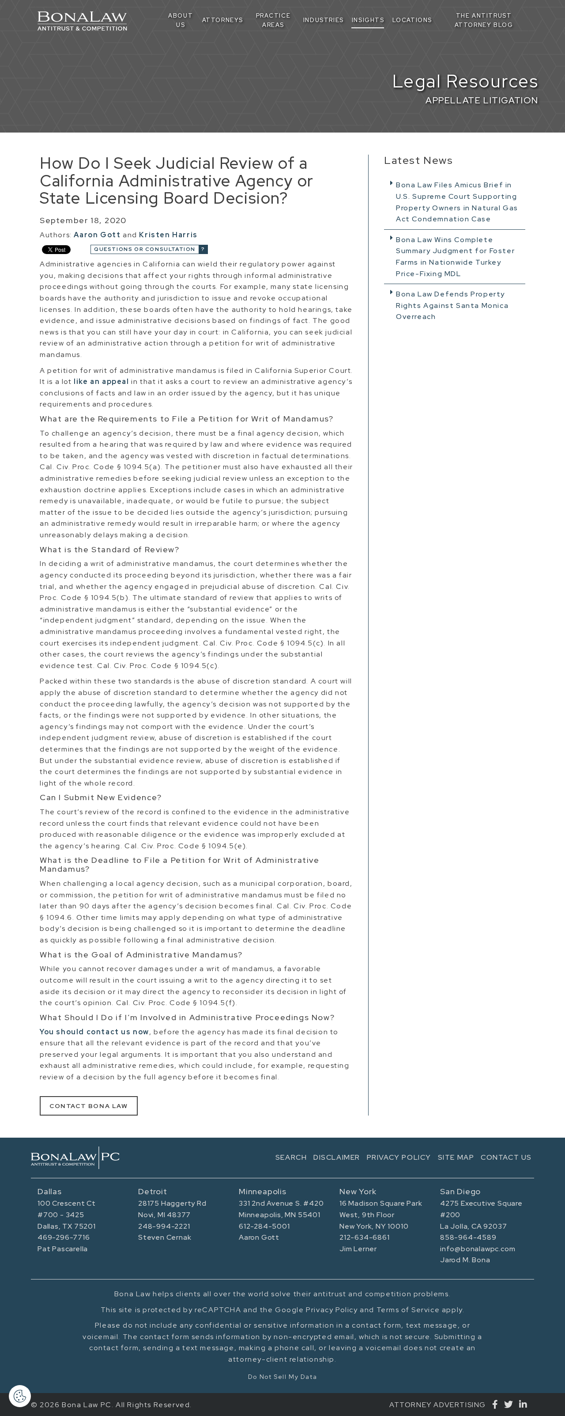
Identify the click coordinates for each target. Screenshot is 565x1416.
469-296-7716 (64, 1237)
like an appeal (101, 381)
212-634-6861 (364, 1237)
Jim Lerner (358, 1248)
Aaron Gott (97, 234)
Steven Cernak (164, 1237)
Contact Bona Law (88, 1106)
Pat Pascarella (63, 1248)
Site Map (456, 1157)
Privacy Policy (399, 1157)
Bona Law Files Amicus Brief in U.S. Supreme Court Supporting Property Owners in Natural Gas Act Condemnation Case (457, 202)
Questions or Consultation (145, 249)
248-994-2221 (164, 1226)
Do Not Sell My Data (282, 1377)
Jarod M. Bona (465, 1259)
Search (291, 1157)
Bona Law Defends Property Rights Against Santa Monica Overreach (452, 305)
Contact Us (506, 1157)
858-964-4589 (468, 1237)
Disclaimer (336, 1157)
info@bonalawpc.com (477, 1248)
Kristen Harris (168, 234)
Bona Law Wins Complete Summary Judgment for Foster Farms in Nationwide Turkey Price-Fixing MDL (455, 256)
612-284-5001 (264, 1226)
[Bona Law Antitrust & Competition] (75, 1157)
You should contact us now (94, 1031)
